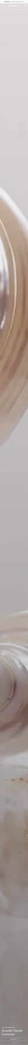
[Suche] (5, 6)
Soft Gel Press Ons (7, 9)
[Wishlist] (22, 6)
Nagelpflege (21, 9)
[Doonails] (14, 6)
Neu (2, 9)
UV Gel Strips (15, 9)
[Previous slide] (10, 1042)
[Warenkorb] (25, 6)
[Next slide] (17, 1042)
